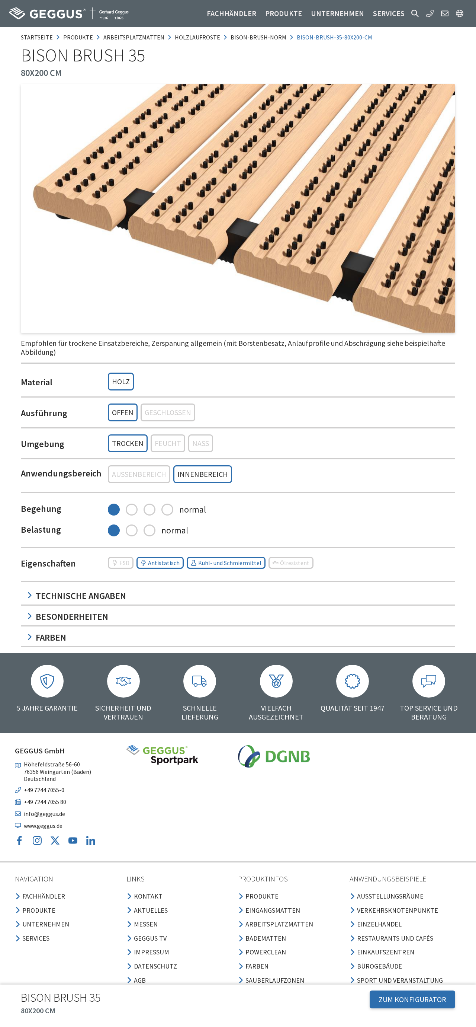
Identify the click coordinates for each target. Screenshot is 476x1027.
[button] (415, 13)
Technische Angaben (81, 596)
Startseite (37, 37)
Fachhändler (231, 13)
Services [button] (389, 13)
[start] (69, 13)
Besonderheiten (72, 616)
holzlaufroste (197, 37)
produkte (78, 37)
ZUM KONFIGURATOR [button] (412, 999)
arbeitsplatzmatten (133, 37)
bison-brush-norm (258, 37)
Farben (51, 637)
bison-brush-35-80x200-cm (334, 37)
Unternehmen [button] (337, 13)
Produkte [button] (283, 13)
